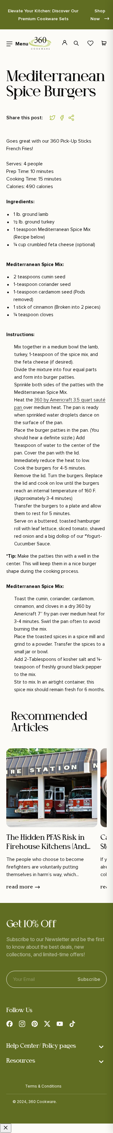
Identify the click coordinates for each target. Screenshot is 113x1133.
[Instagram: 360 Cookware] (22, 1024)
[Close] (5, 1128)
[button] (77, 43)
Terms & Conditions (43, 1086)
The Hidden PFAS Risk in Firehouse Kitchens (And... (48, 842)
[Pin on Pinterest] (73, 118)
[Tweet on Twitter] (54, 118)
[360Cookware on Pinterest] (34, 1024)
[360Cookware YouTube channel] (59, 1024)
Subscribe (89, 976)
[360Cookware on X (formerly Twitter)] (47, 1024)
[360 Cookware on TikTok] (72, 1024)
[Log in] (61, 43)
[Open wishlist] (90, 43)
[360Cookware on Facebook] (9, 1024)
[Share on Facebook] (63, 118)
